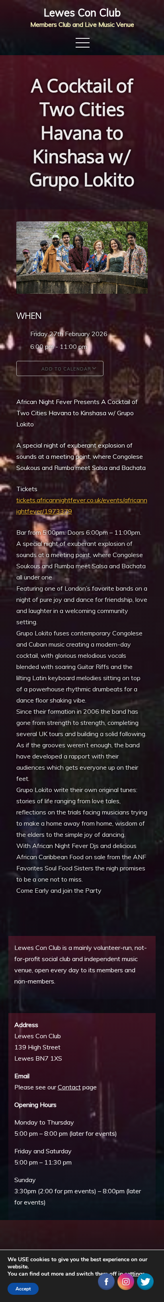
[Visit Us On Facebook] (106, 1281)
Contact (69, 1087)
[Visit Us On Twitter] (145, 1281)
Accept (23, 1289)
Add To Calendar (65, 369)
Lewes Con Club (82, 12)
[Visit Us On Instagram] (125, 1281)
